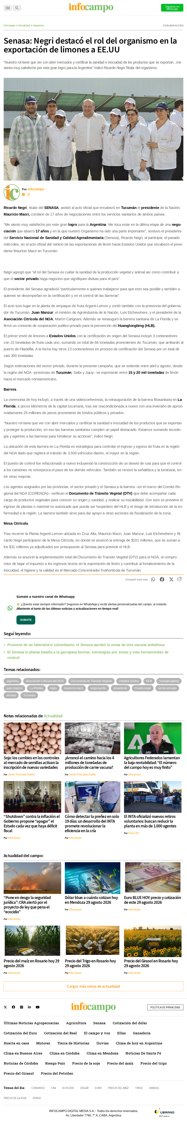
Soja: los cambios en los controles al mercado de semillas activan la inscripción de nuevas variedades (31, 762)
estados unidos (129, 681)
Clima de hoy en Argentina (139, 1043)
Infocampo (10, 25)
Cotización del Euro (20, 1033)
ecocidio (68, 1088)
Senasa (99, 1023)
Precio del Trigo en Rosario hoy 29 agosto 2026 (90, 963)
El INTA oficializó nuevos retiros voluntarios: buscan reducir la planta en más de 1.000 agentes (150, 821)
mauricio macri (73, 688)
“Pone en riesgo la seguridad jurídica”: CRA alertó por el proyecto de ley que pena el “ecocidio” (27, 904)
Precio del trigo (153, 1063)
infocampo (134, 774)
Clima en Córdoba (64, 1053)
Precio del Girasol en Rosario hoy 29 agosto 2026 (151, 963)
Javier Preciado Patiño (21, 774)
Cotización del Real (60, 1033)
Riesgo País (55, 1063)
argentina (12, 681)
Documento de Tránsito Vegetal (91, 681)
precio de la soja (15, 1098)
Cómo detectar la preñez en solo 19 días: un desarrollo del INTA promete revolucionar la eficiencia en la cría (92, 823)
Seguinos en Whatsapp (172, 8)
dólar (84, 1088)
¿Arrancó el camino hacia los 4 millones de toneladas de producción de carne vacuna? (89, 762)
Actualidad (24, 25)
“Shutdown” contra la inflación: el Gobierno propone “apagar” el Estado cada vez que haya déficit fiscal (32, 823)
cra (53, 1088)
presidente (120, 688)
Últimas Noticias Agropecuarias (31, 1023)
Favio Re (133, 833)
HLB (149, 681)
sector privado (167, 688)
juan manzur (14, 688)
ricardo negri (143, 688)
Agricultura (76, 1023)
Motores (43, 1043)
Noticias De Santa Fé (143, 1053)
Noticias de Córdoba (21, 1063)
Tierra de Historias (73, 1043)
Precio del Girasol (19, 1073)
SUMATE (26, 619)
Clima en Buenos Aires (23, 1053)
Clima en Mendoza (102, 1053)
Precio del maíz (120, 1063)
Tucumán (29, 695)
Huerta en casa (16, 1043)
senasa (11, 695)
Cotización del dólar (130, 1023)
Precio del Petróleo (57, 1073)
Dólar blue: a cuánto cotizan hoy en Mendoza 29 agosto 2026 (91, 900)
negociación (98, 688)
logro (53, 688)
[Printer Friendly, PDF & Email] (179, 580)
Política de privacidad (165, 1007)
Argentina (38, 25)
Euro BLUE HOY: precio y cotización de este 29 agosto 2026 (152, 900)
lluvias (102, 1043)
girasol (154, 1088)
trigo (139, 1088)
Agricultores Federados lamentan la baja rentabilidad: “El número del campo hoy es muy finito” (152, 762)
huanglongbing (169, 681)
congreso (38, 1088)
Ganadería (141, 1033)
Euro (98, 1088)
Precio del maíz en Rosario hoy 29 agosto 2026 (31, 963)
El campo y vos (97, 1033)
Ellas (121, 1033)
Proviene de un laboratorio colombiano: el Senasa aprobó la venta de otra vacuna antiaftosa (86, 645)
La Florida (36, 688)
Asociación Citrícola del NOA (45, 681)
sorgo (37, 1098)
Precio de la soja (86, 1063)
